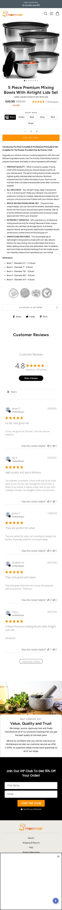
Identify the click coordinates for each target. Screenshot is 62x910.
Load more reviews (31, 661)
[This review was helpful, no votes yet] (48, 445)
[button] (10, 117)
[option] (31, 4)
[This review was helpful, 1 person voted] (48, 649)
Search (31, 838)
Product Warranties (31, 852)
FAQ (31, 847)
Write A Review (31, 378)
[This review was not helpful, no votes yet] (54, 445)
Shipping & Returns (31, 307)
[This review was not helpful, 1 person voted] (54, 501)
